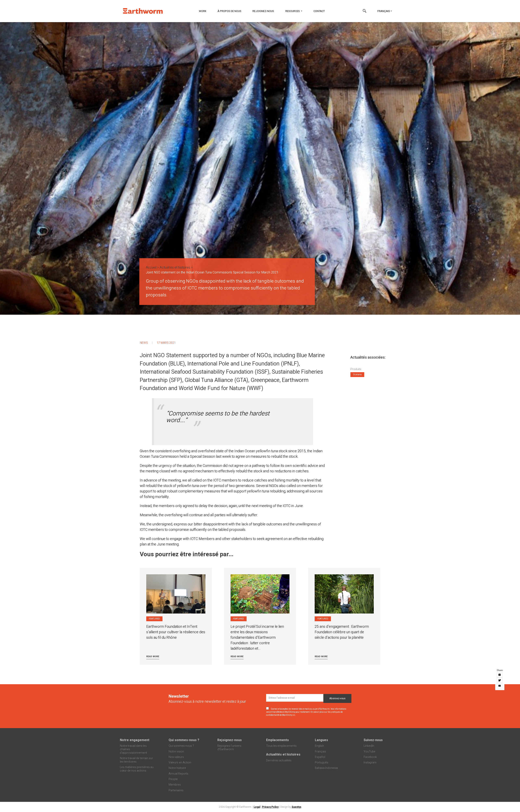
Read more (152, 656)
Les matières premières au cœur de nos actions (137, 769)
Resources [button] (292, 11)
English (319, 746)
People (173, 779)
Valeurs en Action (180, 762)
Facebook (370, 757)
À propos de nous (229, 11)
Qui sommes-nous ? (184, 740)
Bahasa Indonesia (326, 768)
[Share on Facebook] (500, 675)
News (144, 343)
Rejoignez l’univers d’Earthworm (229, 747)
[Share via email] (500, 685)
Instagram (370, 762)
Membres (175, 785)
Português (321, 762)
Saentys (296, 807)
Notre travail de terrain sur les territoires (136, 760)
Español (320, 757)
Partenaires (176, 790)
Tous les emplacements (281, 746)
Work (202, 11)
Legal (257, 807)
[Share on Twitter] (500, 680)
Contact (319, 11)
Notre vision (176, 751)
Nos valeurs (176, 757)
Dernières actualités (278, 760)
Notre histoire (177, 768)
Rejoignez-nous (263, 11)
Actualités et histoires (175, 267)
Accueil (151, 267)
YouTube (369, 751)
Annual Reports (178, 774)
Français (383, 11)
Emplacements (277, 740)
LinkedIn (369, 746)
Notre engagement (134, 740)
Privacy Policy (270, 807)
